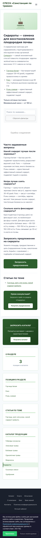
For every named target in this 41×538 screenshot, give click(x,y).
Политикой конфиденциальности (15, 524)
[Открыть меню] (36, 4)
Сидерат (7, 55)
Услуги (19, 496)
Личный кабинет (20, 509)
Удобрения (10, 474)
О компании (11, 500)
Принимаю (9, 534)
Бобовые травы (12, 450)
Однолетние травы (13, 455)
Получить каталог (20, 340)
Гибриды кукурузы (13, 441)
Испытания (28, 496)
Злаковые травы (12, 446)
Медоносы (10, 460)
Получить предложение (20, 306)
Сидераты (7, 465)
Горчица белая (12, 71)
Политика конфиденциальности (25, 504)
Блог (20, 500)
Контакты (7, 504)
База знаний (29, 500)
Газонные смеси (12, 470)
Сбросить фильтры (20, 118)
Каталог (11, 496)
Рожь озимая (11, 89)
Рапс (8, 80)
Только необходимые (28, 534)
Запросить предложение (20, 264)
